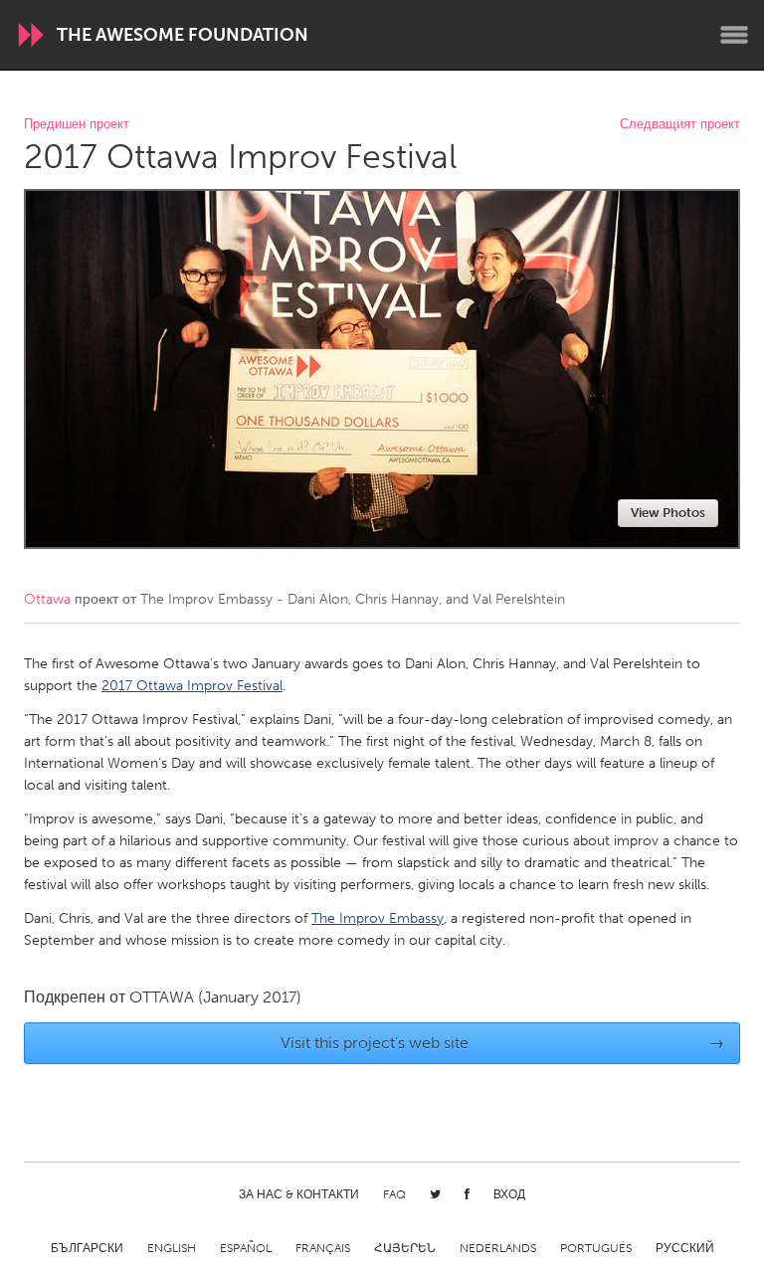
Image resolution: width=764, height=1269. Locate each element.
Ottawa (47, 599)
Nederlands (498, 1248)
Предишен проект (76, 124)
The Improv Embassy (377, 918)
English (171, 1248)
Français (322, 1248)
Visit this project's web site (503, 1042)
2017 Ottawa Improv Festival (192, 685)
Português (596, 1248)
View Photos (668, 512)
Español (246, 1248)
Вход (509, 1194)
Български (87, 1248)
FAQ (394, 1194)
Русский (685, 1248)
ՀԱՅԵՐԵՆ (405, 1248)
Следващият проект (680, 124)
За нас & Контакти (299, 1194)
